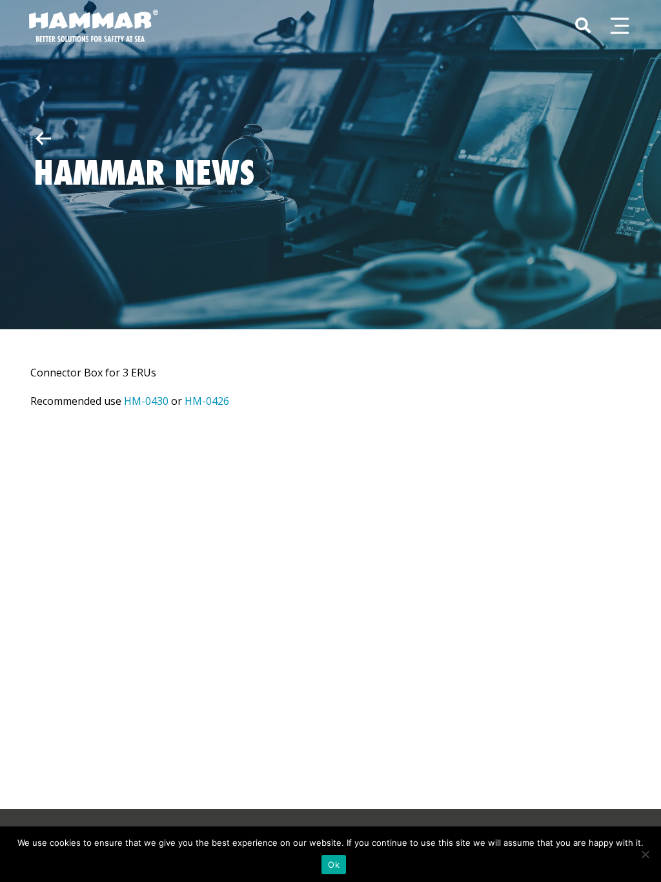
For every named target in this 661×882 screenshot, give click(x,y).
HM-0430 (146, 401)
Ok (334, 864)
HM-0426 (207, 401)
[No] (644, 854)
